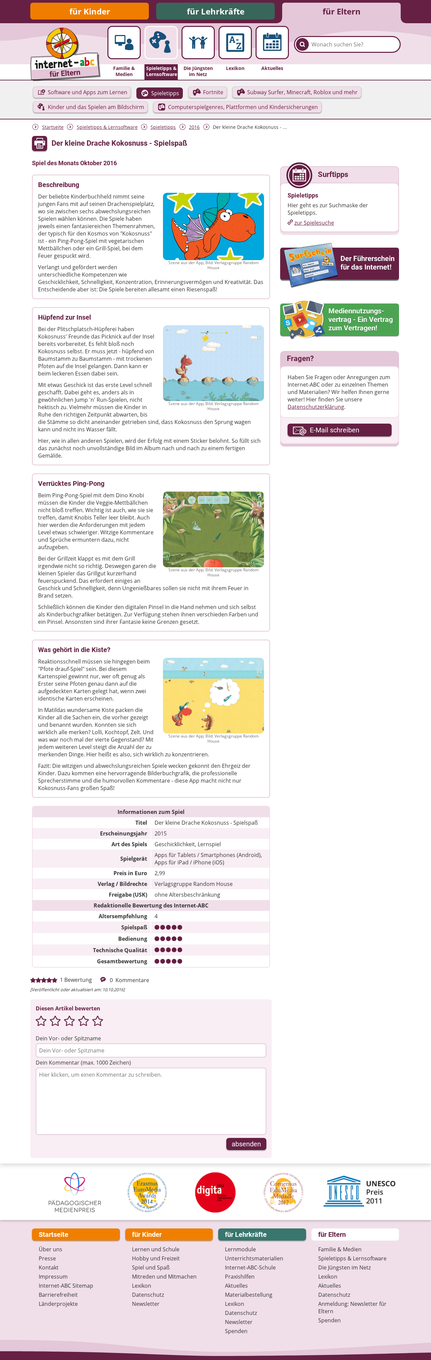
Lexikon (141, 1285)
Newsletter (146, 1304)
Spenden (236, 1331)
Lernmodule (240, 1249)
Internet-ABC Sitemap (66, 1285)
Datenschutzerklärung (316, 406)
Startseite (53, 127)
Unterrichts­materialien (254, 1258)
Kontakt (49, 1267)
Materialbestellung (248, 1294)
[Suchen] (302, 44)
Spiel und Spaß (151, 1267)
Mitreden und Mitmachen (164, 1276)
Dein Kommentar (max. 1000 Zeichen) (83, 1062)
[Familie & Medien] (124, 42)
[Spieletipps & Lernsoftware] (161, 42)
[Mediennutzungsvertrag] (339, 320)
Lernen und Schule (155, 1249)
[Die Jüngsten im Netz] (198, 42)
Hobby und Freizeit (156, 1258)
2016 (194, 127)
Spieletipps (163, 127)
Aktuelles (236, 1285)
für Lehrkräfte (215, 11)
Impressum (53, 1276)
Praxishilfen (240, 1276)
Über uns (50, 1249)
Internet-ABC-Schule (250, 1267)
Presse (47, 1258)
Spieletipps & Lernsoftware (107, 127)
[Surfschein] (339, 266)
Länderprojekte (58, 1304)
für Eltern (342, 11)
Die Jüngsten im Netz (344, 1267)
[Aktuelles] (272, 42)
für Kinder (89, 11)
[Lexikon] (235, 42)
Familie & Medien (340, 1249)
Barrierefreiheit (58, 1294)
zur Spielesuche (314, 222)
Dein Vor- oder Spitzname (68, 1038)
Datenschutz (148, 1294)
